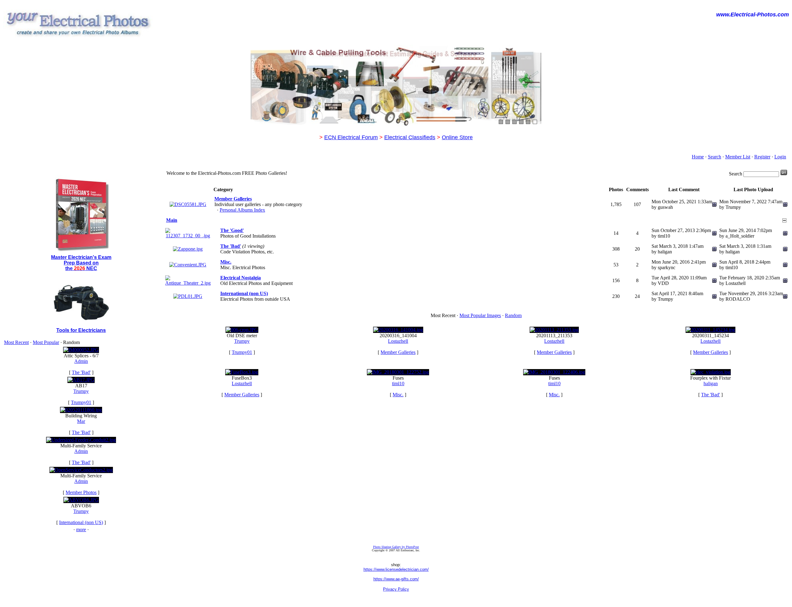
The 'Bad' (81, 372)
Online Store (457, 137)
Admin (81, 361)
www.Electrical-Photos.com (752, 14)
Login (780, 156)
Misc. (225, 262)
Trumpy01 (81, 402)
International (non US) (81, 522)
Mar (81, 421)
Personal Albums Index (242, 210)
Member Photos (81, 492)
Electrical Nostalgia (240, 277)
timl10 (398, 383)
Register (762, 156)
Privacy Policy (396, 589)
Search (714, 156)
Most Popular (46, 342)
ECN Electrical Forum (351, 137)
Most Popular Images (480, 315)
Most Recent (16, 342)
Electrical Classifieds (409, 137)
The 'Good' (232, 230)
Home (698, 156)
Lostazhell (398, 341)
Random (513, 315)
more (81, 529)
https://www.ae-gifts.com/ (396, 579)
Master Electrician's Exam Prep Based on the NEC (81, 263)
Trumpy (81, 391)
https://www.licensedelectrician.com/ (396, 569)
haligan (711, 383)
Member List (737, 156)
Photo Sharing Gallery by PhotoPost (396, 547)
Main (171, 220)
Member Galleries (233, 198)
